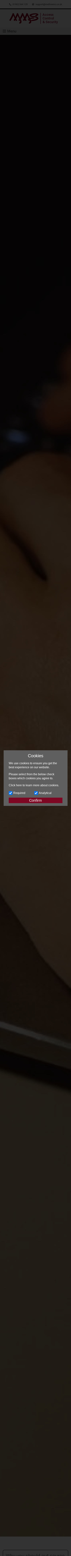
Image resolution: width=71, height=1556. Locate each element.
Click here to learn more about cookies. (34, 785)
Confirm (35, 800)
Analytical (45, 793)
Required (19, 793)
